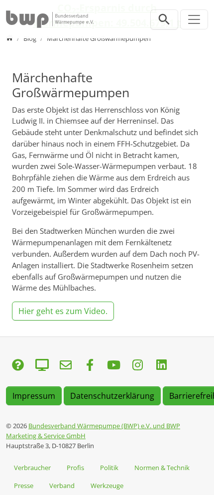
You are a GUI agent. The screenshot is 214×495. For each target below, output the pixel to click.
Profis (75, 467)
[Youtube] (113, 365)
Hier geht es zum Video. (62, 311)
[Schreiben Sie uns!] (18, 365)
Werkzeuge (107, 485)
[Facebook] (90, 365)
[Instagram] (137, 365)
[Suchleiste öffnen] (164, 19)
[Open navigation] (194, 19)
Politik (109, 467)
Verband (62, 485)
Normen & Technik (162, 467)
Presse (23, 485)
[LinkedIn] (161, 365)
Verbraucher (32, 467)
